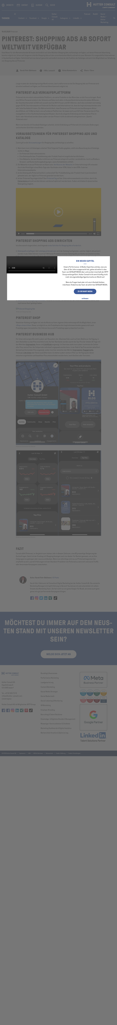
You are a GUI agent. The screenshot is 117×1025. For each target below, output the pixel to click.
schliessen (85, 298)
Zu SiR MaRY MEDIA (85, 291)
